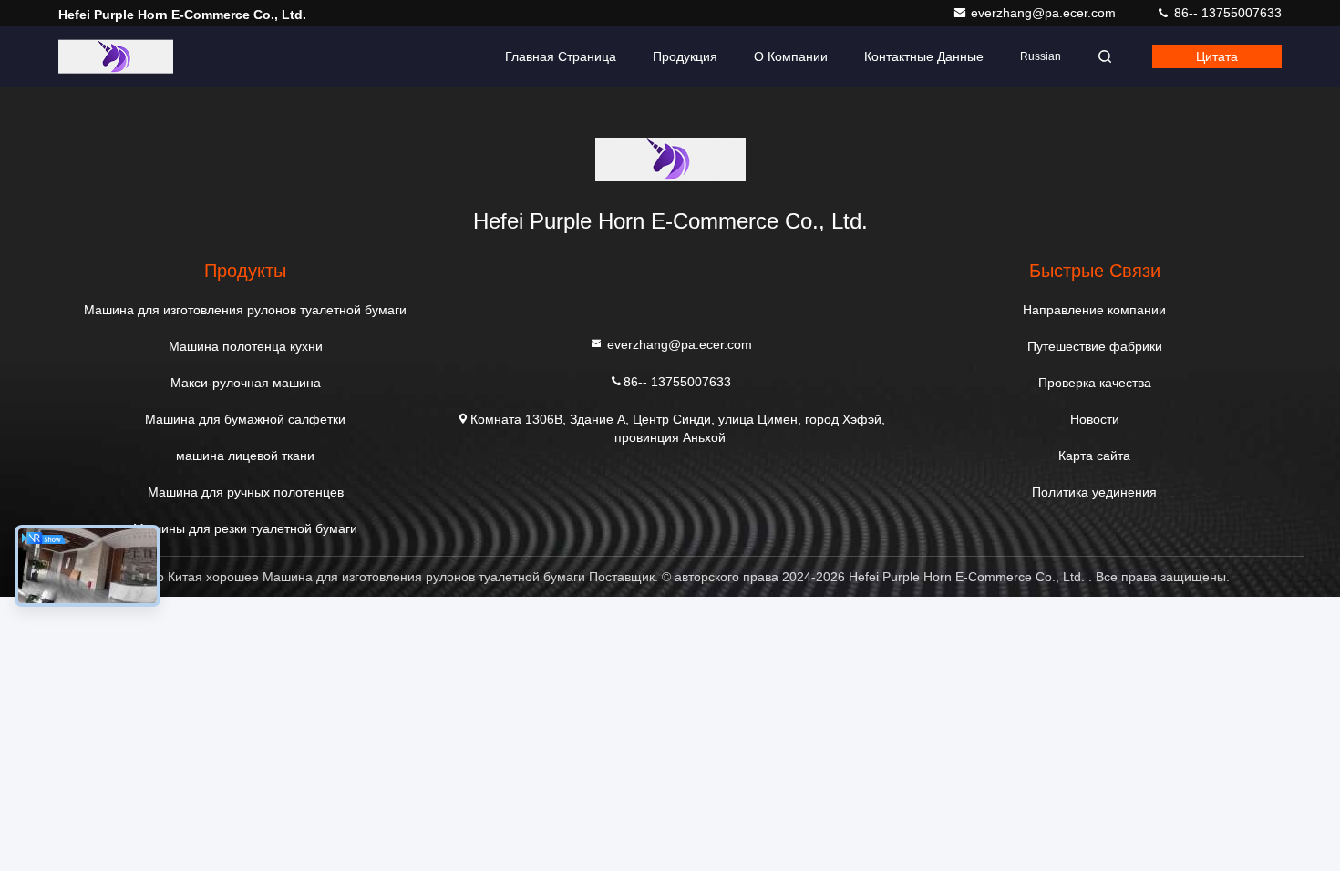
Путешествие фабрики (1094, 346)
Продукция (685, 56)
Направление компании (1094, 309)
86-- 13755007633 (1226, 12)
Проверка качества (1094, 382)
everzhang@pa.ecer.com (1045, 12)
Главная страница (560, 56)
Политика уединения (1094, 492)
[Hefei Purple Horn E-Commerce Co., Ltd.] (115, 56)
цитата (1217, 56)
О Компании (791, 56)
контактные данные (924, 56)
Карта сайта (1094, 455)
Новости (1094, 419)
